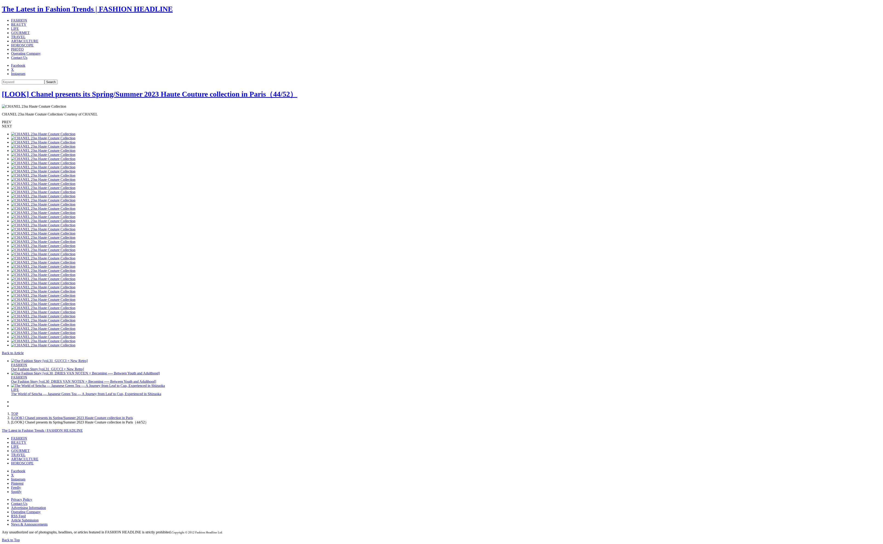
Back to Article (13, 353)
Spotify (16, 492)
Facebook (18, 65)
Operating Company (26, 53)
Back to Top (11, 540)
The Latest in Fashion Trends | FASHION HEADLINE (87, 9)
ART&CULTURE (24, 41)
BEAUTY (18, 24)
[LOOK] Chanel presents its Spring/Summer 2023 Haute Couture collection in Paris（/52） (149, 94)
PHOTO (17, 49)
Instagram (18, 74)
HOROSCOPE (22, 45)
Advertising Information (28, 508)
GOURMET (20, 33)
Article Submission (25, 520)
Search (51, 82)
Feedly (16, 487)
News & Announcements (29, 524)
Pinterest (17, 483)
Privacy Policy (21, 499)
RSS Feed (18, 516)
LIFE (15, 29)
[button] (441, 122)
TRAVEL (18, 37)
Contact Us (19, 58)
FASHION (19, 20)
